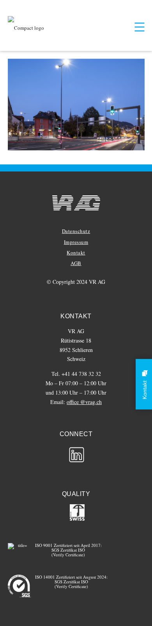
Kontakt (76, 252)
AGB (76, 263)
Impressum (76, 241)
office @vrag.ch (84, 402)
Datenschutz (76, 231)
